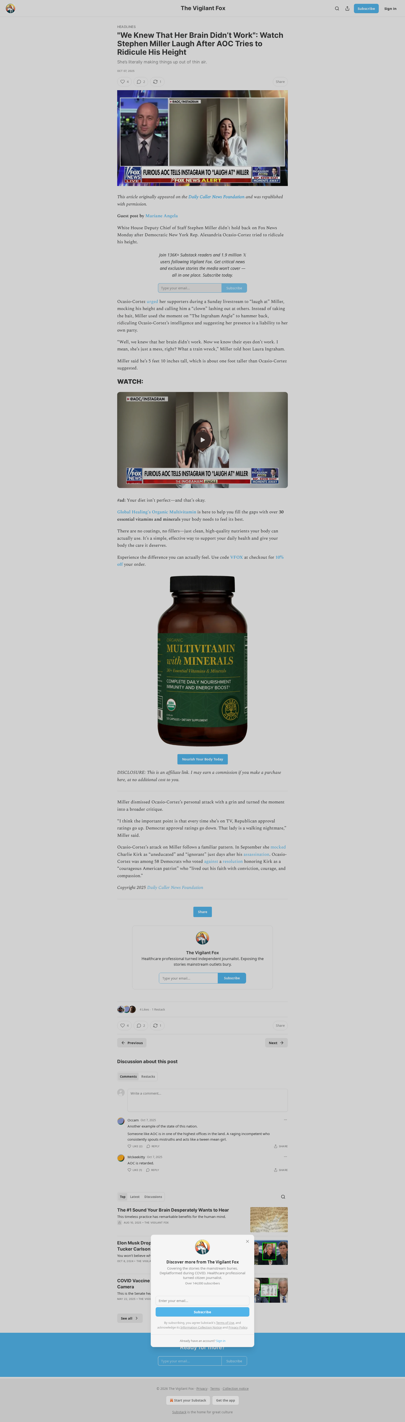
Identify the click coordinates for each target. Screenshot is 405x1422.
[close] (247, 1241)
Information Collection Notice (201, 1327)
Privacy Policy (238, 1327)
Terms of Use (225, 1323)
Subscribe (202, 1312)
